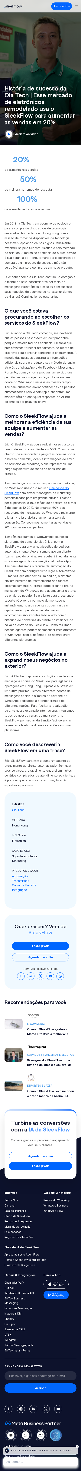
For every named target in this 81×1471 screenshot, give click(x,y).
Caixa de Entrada (24, 885)
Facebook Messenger (18, 1308)
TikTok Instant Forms (17, 1350)
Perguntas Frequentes (19, 1221)
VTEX (8, 1334)
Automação (20, 876)
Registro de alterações (19, 1237)
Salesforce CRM (15, 1329)
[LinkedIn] (33, 1409)
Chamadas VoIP (14, 1282)
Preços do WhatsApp (57, 1200)
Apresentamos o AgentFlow (22, 1254)
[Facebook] (8, 1409)
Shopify (9, 1318)
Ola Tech (18, 810)
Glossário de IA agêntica (20, 1265)
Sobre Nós (11, 1200)
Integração (19, 890)
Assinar (40, 1388)
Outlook (10, 1287)
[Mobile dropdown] (76, 6)
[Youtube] (58, 1409)
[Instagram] (21, 1409)
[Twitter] (46, 1409)
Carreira (10, 1205)
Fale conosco (13, 1231)
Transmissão (20, 881)
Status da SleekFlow (17, 1216)
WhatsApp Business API (19, 1293)
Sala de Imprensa (15, 1210)
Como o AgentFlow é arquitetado (25, 1259)
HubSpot (10, 1324)
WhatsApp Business (56, 1205)
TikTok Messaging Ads (19, 1345)
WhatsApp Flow (53, 1210)
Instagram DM (13, 1313)
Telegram (10, 1339)
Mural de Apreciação (18, 1226)
